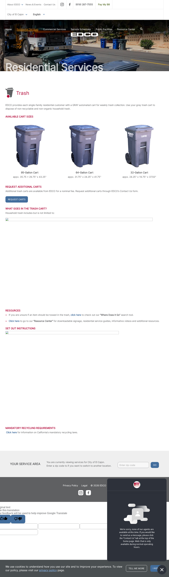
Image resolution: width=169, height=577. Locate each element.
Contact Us (49, 4)
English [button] (37, 14)
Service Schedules (81, 29)
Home (8, 29)
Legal (84, 485)
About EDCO (13, 4)
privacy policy (48, 570)
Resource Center (126, 29)
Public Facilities (104, 29)
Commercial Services (54, 29)
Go (154, 465)
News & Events (33, 4)
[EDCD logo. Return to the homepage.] (84, 34)
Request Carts (16, 199)
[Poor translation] (18, 519)
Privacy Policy (70, 485)
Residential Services (27, 29)
